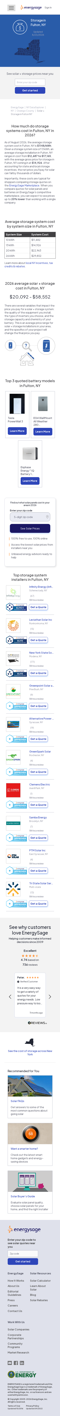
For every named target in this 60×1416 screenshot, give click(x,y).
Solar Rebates (39, 1300)
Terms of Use (14, 1406)
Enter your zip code (21, 510)
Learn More (17, 431)
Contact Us (15, 1311)
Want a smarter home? (24, 1148)
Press (11, 1300)
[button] (10, 997)
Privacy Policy (32, 1406)
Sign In (48, 7)
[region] (30, 997)
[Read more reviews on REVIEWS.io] (37, 1023)
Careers (13, 1305)
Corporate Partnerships (16, 1336)
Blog (33, 1294)
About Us (13, 1286)
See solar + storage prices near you (30, 73)
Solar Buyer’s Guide (23, 1196)
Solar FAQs (17, 1101)
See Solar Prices (30, 528)
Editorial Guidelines (14, 1293)
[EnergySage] (24, 1231)
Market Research (18, 1352)
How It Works (16, 1280)
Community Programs (15, 1345)
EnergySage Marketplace (24, 185)
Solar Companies (18, 1329)
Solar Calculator (40, 1280)
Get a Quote (38, 607)
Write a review (36, 599)
